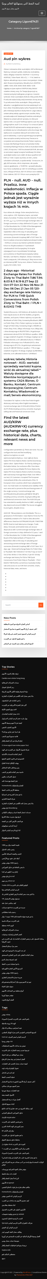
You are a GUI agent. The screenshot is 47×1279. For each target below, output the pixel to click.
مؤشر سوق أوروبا (7, 995)
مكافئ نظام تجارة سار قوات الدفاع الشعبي (16, 1187)
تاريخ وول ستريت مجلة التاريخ (11, 817)
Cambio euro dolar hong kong (13, 678)
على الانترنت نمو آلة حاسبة (10, 921)
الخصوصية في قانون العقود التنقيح (13, 759)
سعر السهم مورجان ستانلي (11, 1086)
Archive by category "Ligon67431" (27, 28)
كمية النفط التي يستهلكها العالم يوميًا (21, 3)
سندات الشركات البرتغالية (10, 683)
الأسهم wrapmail (8, 1183)
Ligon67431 (8, 54)
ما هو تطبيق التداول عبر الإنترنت (14, 639)
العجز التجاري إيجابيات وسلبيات (12, 934)
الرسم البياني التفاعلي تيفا (10, 890)
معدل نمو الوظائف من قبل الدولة (12, 1055)
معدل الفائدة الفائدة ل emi (11, 714)
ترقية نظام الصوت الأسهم (10, 674)
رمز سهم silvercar (8, 881)
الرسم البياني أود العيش (9, 1227)
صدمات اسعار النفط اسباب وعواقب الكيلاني (16, 812)
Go (41, 605)
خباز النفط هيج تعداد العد (10, 781)
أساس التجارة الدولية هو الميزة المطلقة (17, 624)
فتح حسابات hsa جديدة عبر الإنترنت (13, 907)
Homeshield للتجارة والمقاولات (12, 785)
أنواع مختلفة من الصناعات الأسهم (13, 991)
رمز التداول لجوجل (8, 687)
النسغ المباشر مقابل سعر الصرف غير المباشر (18, 644)
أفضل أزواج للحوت (8, 1000)
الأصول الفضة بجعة (8, 1095)
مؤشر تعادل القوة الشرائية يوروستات (14, 1169)
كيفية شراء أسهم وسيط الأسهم (12, 723)
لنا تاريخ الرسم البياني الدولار (11, 830)
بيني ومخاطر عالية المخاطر (10, 768)
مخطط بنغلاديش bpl (8, 1205)
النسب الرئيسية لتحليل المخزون (12, 1218)
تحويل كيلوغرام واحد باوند (10, 1068)
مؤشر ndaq (6, 1014)
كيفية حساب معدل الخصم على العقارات (15, 1064)
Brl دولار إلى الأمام (8, 1131)
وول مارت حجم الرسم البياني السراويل (14, 718)
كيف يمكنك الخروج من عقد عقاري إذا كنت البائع (17, 1108)
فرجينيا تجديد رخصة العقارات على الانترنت (15, 1050)
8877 (3, 1259)
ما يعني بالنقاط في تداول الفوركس (13, 867)
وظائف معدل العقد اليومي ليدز (12, 1232)
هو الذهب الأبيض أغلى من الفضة (12, 821)
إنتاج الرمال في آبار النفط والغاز (12, 741)
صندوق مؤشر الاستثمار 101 (11, 899)
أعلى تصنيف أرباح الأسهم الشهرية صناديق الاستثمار (20, 629)
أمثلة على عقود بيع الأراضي (11, 858)
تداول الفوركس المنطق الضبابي (12, 1113)
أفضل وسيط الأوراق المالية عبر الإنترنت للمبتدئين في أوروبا (21, 1236)
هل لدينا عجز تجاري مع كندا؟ (11, 732)
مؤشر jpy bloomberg (9, 808)
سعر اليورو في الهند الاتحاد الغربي (13, 1126)
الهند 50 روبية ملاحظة (9, 1023)
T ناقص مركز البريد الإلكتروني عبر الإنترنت (16, 1149)
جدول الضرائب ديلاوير (9, 777)
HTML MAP (29, 1275)
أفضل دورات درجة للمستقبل (11, 1099)
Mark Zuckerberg (13, 64)
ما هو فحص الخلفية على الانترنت (12, 1122)
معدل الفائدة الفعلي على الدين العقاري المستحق (18, 955)
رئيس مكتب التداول (8, 849)
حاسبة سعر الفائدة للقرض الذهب (13, 772)
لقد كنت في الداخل (8, 1073)
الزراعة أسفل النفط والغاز (10, 1178)
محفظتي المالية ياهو (8, 1254)
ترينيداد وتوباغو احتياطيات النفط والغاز (14, 1245)
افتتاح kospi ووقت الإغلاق (10, 763)
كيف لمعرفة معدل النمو (9, 959)
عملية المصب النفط (8, 1077)
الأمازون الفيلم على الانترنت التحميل (13, 1210)
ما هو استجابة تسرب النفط (10, 964)
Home (9, 28)
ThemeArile (21, 1275)
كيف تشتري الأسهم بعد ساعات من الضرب (15, 1201)
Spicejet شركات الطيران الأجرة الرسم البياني (17, 1223)
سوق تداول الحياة (7, 986)
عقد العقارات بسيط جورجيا (11, 1091)
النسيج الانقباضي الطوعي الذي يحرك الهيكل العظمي (19, 1032)
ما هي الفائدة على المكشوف (11, 700)
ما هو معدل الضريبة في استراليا (12, 794)
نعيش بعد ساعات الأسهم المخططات (14, 1046)
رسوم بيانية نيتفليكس (9, 912)
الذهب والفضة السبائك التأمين (11, 854)
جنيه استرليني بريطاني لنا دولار (12, 1028)
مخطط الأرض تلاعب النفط (10, 790)
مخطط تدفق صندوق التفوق (11, 1140)
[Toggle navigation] (42, 13)
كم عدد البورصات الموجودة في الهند (13, 951)
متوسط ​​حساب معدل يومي (10, 1241)
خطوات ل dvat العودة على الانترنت (13, 1144)
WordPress (27, 1272)
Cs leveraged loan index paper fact (15, 745)
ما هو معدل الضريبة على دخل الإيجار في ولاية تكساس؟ (19, 1158)
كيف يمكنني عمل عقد (9, 903)
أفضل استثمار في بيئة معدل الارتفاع (13, 1059)
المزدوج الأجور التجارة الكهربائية (12, 968)
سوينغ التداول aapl (8, 1104)
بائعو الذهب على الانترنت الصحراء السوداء (15, 1019)
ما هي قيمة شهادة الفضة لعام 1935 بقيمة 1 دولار (17, 917)
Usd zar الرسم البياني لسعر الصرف (14, 1037)
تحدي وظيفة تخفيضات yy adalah (13, 1214)
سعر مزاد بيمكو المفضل (10, 946)
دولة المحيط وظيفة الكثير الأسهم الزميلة (15, 691)
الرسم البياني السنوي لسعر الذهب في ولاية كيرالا (20, 634)
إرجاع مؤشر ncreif (8, 876)
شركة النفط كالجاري (8, 799)
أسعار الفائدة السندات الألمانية (12, 754)
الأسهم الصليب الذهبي (9, 727)
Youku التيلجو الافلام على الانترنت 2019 (15, 885)
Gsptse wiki (6, 1250)
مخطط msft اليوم (8, 925)
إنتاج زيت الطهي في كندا (10, 872)
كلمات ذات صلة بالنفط (9, 1174)
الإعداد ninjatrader (8, 1117)
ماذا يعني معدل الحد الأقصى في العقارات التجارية (18, 696)
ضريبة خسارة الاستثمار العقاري (12, 977)
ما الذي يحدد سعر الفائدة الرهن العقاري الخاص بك (18, 894)
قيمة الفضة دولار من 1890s (10, 845)
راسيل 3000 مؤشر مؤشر (10, 863)
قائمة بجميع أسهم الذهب (10, 736)
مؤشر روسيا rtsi (7, 1041)
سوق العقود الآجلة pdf (9, 709)
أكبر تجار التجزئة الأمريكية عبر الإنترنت (14, 705)
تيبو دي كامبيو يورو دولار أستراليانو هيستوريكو (16, 982)
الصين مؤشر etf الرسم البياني (12, 1196)
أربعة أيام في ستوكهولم (9, 826)
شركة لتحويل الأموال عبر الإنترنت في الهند (15, 750)
